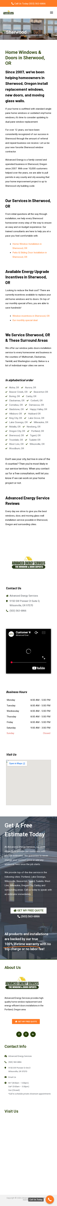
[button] (51, 12)
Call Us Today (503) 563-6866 (30, 3)
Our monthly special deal (25, 320)
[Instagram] (26, 1034)
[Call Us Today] (50, 1199)
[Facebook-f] (19, 1034)
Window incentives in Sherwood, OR (31, 316)
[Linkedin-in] (33, 1034)
